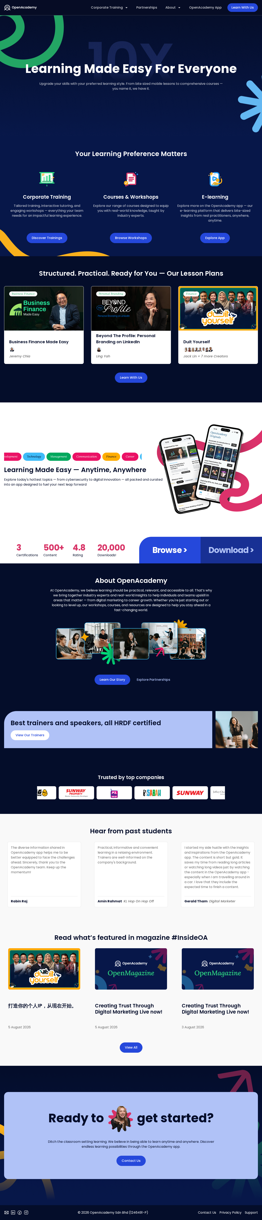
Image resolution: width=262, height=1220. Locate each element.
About (170, 7)
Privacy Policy (230, 1212)
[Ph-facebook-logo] (19, 1212)
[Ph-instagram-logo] (26, 1212)
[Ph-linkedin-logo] (13, 1212)
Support (251, 1212)
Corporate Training (107, 7)
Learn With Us (243, 7)
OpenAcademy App (205, 7)
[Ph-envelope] (6, 1212)
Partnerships (146, 7)
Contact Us (207, 1212)
